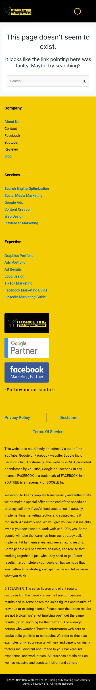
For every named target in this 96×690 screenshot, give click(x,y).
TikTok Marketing (18, 283)
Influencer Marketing (21, 223)
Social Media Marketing (23, 195)
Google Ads (13, 202)
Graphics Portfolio (18, 256)
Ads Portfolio (14, 262)
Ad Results (13, 269)
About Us (11, 122)
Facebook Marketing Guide (26, 290)
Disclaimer (69, 417)
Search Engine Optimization (26, 188)
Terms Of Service (48, 431)
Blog (8, 156)
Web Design (13, 216)
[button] (88, 11)
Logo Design (14, 276)
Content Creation (17, 209)
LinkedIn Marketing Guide (25, 297)
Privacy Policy (17, 417)
